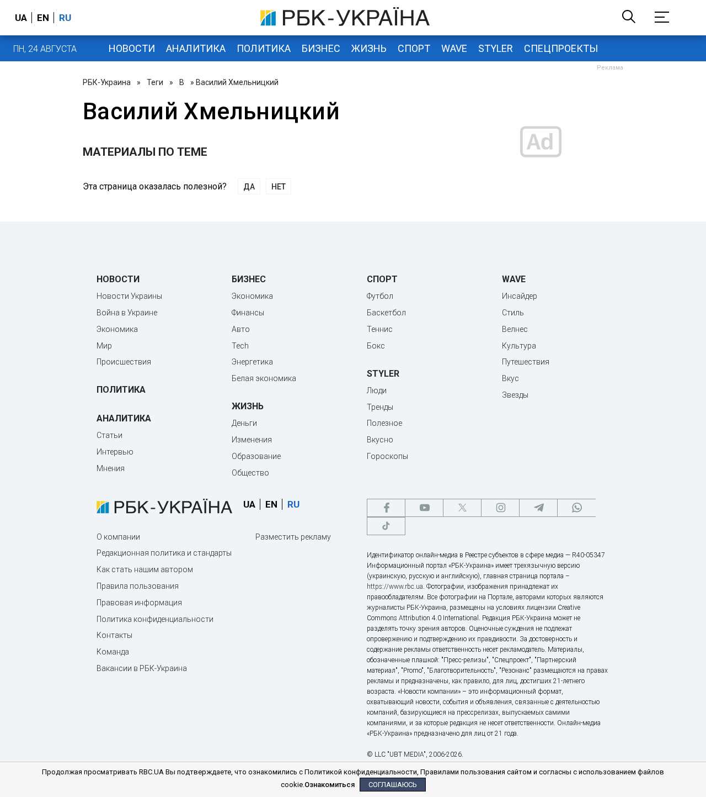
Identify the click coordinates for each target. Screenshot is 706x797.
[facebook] (386, 508)
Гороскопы (387, 456)
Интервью (115, 451)
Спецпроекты (561, 48)
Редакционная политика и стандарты (164, 552)
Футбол (380, 296)
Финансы (248, 312)
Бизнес (321, 48)
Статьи (109, 435)
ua (21, 17)
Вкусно (380, 439)
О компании (118, 536)
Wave (454, 48)
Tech (240, 345)
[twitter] (462, 508)
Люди (377, 390)
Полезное (384, 423)
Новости (132, 48)
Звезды (515, 394)
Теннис (380, 329)
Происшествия (124, 361)
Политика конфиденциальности (155, 619)
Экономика (117, 329)
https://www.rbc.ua (395, 586)
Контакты (114, 635)
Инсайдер (519, 296)
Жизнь (369, 48)
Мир (104, 345)
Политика (264, 48)
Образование (256, 456)
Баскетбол (386, 312)
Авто (241, 329)
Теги (155, 82)
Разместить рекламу (293, 536)
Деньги (244, 423)
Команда (113, 651)
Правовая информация (139, 602)
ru (65, 17)
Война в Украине (127, 312)
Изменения (252, 439)
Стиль (513, 312)
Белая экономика (264, 378)
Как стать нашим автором (145, 569)
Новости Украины (129, 296)
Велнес (515, 329)
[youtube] (424, 508)
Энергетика (252, 361)
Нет (278, 186)
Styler (495, 48)
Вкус (510, 378)
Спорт (414, 48)
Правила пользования (138, 586)
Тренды (380, 407)
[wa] (576, 508)
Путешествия (525, 361)
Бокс (376, 345)
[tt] (386, 526)
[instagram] (500, 508)
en (43, 17)
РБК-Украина (107, 82)
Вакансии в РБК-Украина (142, 668)
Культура (519, 345)
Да (249, 186)
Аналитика (196, 48)
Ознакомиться (329, 784)
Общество (250, 472)
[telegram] (538, 508)
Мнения (111, 468)
